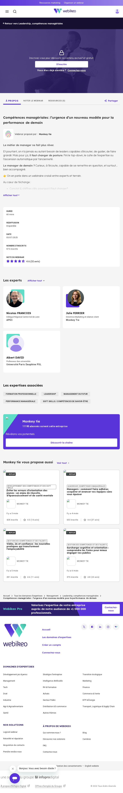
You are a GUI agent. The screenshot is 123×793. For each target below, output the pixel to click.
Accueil (6, 596)
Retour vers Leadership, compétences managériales (34, 23)
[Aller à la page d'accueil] (66, 12)
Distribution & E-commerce (54, 706)
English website (92, 766)
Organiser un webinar (74, 3)
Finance (86, 687)
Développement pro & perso (15, 674)
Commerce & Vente (91, 694)
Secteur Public (49, 700)
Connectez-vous (51, 652)
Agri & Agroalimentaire (13, 706)
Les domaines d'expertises (56, 637)
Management (52, 596)
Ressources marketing (49, 3)
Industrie (7, 700)
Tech (5, 687)
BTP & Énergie (89, 700)
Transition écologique (92, 674)
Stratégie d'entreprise (52, 674)
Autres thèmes (49, 713)
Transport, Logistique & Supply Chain (99, 706)
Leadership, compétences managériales (80, 596)
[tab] (12, 101)
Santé (5, 713)
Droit (5, 694)
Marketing (87, 681)
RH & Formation (50, 687)
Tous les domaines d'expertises (28, 596)
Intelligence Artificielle (53, 681)
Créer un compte (51, 644)
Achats (46, 694)
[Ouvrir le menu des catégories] (7, 11)
